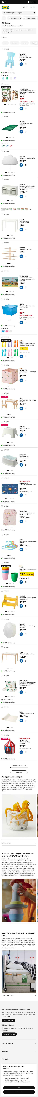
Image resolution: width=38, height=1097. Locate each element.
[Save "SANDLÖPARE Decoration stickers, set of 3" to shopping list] (25, 108)
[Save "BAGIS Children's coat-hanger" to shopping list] (25, 549)
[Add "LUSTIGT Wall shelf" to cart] (21, 256)
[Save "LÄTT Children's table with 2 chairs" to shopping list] (25, 408)
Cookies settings (19, 1092)
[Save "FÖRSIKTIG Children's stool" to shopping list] (25, 465)
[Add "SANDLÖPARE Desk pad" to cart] (21, 287)
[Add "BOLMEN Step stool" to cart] (21, 435)
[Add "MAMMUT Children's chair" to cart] (21, 64)
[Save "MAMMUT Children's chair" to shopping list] (25, 64)
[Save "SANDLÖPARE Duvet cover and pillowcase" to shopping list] (25, 692)
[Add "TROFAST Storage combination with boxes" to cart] (21, 196)
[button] (19, 815)
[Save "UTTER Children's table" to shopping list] (25, 229)
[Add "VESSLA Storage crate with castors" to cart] (21, 322)
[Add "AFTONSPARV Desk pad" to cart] (21, 495)
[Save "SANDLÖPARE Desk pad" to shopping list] (25, 287)
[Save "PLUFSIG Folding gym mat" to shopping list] (25, 131)
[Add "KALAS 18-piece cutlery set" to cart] (21, 356)
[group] (28, 803)
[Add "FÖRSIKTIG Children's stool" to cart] (21, 465)
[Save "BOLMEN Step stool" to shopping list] (25, 435)
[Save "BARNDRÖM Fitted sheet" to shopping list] (25, 521)
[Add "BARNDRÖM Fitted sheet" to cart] (21, 521)
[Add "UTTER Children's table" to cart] (21, 229)
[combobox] (17, 13)
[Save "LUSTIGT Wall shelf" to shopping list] (25, 256)
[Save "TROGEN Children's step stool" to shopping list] (25, 606)
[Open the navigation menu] (34, 7)
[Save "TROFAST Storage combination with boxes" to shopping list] (25, 196)
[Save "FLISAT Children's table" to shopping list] (25, 661)
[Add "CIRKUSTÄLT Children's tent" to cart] (21, 752)
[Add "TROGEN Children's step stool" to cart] (21, 606)
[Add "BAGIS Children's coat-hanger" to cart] (21, 549)
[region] (19, 1080)
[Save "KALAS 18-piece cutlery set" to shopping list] (25, 356)
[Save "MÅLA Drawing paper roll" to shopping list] (25, 720)
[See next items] (36, 18)
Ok (19, 1087)
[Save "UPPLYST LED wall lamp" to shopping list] (25, 165)
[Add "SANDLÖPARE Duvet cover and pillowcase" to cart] (21, 692)
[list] (19, 18)
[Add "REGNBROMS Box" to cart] (21, 380)
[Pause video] (19, 900)
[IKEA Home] (5, 7)
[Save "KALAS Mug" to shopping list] (25, 582)
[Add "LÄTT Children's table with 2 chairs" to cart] (21, 408)
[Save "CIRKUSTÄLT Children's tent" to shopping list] (25, 752)
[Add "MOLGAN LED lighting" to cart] (21, 634)
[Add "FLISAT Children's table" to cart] (21, 661)
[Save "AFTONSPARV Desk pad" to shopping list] (25, 495)
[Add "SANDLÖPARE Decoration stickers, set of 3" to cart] (21, 108)
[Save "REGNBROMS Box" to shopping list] (25, 380)
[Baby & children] (4, 18)
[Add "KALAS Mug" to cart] (21, 582)
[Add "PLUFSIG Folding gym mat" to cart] (21, 131)
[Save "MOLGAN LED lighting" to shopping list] (25, 634)
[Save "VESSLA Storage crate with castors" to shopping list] (25, 322)
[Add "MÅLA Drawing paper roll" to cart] (21, 720)
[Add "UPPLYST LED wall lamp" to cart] (21, 165)
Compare (6, 49)
